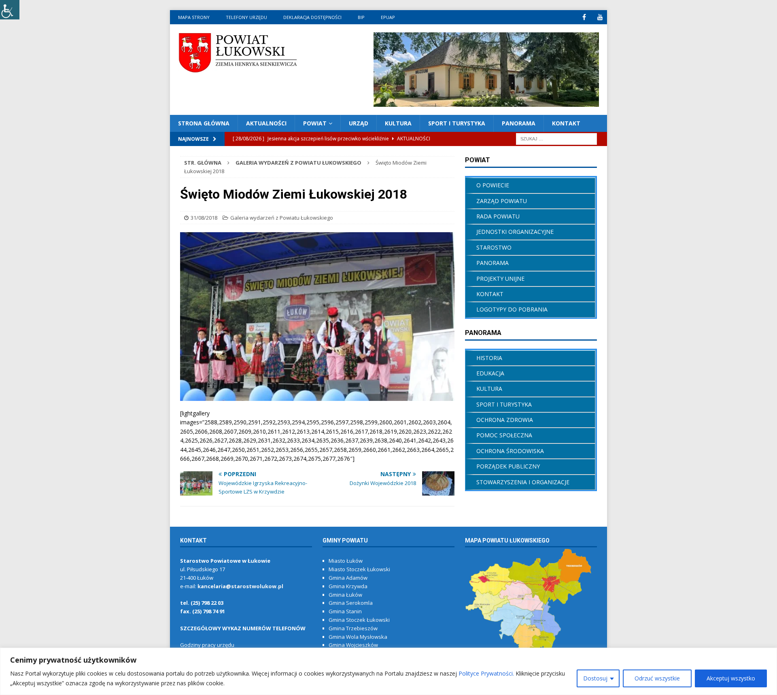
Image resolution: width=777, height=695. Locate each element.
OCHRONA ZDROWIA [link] (504, 420)
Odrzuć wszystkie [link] (657, 678)
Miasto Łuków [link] (346, 560)
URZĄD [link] (358, 123)
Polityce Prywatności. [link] (486, 673)
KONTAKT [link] (566, 123)
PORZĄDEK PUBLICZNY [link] (508, 466)
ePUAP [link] (388, 17)
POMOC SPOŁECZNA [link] (504, 435)
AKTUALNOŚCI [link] (266, 123)
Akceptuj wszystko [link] (731, 678)
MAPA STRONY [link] (194, 17)
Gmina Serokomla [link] (351, 602)
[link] (9, 9)
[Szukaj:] (556, 138)
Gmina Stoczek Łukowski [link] (359, 619)
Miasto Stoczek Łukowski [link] (359, 569)
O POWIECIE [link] (492, 185)
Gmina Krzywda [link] (348, 586)
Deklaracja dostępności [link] (312, 17)
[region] (388, 671)
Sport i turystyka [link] (456, 123)
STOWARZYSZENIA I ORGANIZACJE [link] (522, 482)
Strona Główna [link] (203, 123)
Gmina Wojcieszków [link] (353, 644)
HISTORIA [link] (489, 358)
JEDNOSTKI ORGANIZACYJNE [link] (515, 231)
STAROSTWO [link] (494, 247)
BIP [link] (361, 17)
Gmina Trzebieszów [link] (353, 628)
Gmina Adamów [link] (348, 577)
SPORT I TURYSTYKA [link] (504, 404)
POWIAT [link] (315, 123)
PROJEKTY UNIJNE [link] (500, 278)
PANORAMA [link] (518, 123)
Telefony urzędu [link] (246, 17)
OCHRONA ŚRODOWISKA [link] (510, 451)
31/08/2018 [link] (204, 217)
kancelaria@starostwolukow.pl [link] (240, 586)
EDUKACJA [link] (490, 373)
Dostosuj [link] (595, 678)
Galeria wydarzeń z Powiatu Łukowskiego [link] (281, 217)
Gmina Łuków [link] (345, 594)
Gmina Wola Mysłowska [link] (358, 636)
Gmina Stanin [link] (345, 611)
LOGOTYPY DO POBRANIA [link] (512, 309)
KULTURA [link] (398, 123)
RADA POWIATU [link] (498, 216)
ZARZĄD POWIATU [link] (501, 201)
